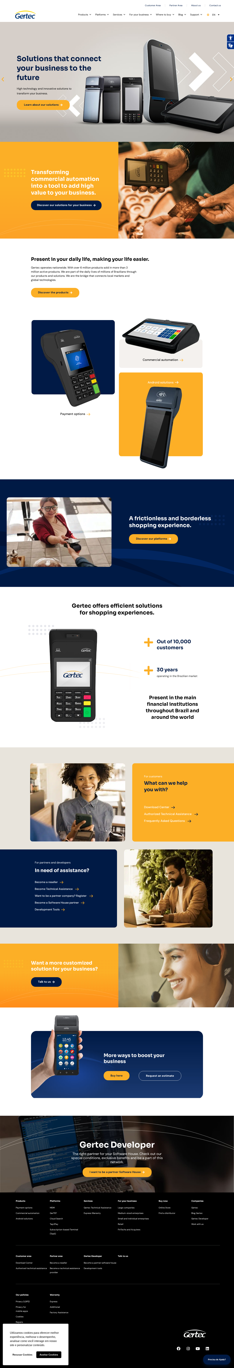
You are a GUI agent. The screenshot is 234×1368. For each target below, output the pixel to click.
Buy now (163, 1201)
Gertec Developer (93, 1256)
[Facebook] (180, 1350)
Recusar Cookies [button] (22, 1354)
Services (117, 14)
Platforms (100, 14)
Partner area (56, 1256)
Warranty (55, 1295)
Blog (180, 14)
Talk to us (123, 1256)
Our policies (22, 1295)
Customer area (23, 1256)
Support (194, 14)
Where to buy (163, 14)
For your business (139, 14)
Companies (197, 1201)
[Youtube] (200, 1350)
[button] (2, 79)
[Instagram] (190, 1350)
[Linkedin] (209, 1350)
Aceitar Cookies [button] (49, 1354)
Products (83, 14)
